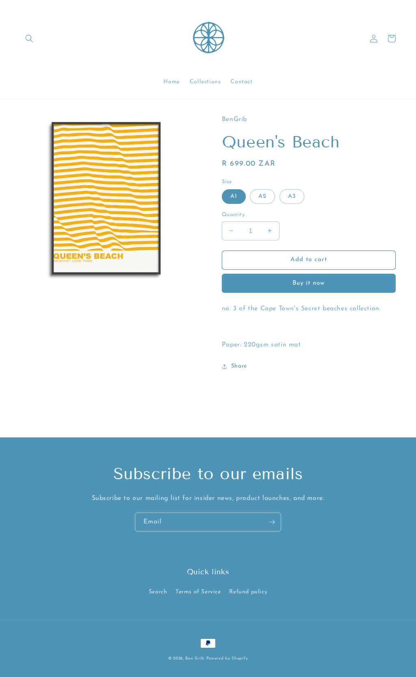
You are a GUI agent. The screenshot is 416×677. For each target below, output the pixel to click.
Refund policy (248, 592)
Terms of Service (198, 592)
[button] (29, 39)
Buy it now (308, 283)
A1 (233, 196)
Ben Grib (194, 658)
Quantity (233, 214)
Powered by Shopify (227, 658)
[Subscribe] (272, 522)
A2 (262, 196)
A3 (292, 196)
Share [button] (239, 366)
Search (158, 592)
